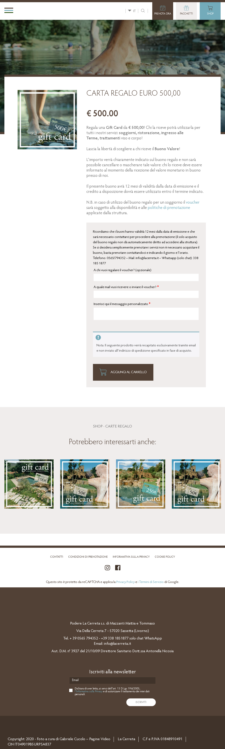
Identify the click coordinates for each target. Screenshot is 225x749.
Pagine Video (99, 739)
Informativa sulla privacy (131, 556)
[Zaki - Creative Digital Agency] (14, 724)
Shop (98, 427)
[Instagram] (107, 570)
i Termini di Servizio (151, 582)
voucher (193, 203)
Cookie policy (165, 556)
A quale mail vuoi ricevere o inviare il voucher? (126, 287)
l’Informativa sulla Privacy (89, 691)
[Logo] (43, 10)
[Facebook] (117, 570)
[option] (29, 484)
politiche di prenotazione (169, 208)
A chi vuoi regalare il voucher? (122, 270)
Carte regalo (118, 427)
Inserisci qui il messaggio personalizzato (122, 304)
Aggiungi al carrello (128, 372)
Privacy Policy (125, 582)
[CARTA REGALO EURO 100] (29, 484)
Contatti (56, 556)
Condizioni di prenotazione (88, 556)
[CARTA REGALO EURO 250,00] (140, 484)
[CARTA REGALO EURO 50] (84, 484)
